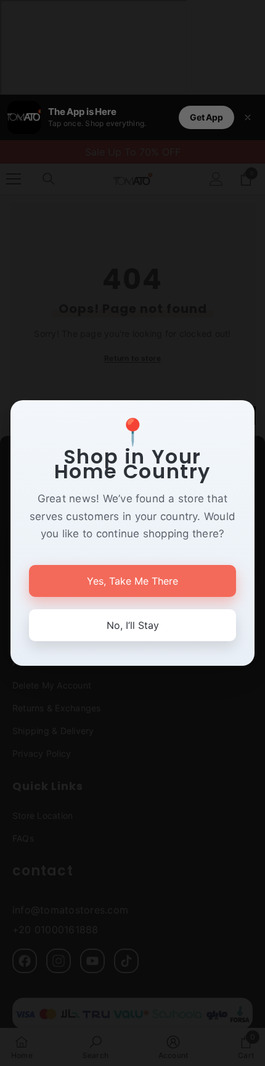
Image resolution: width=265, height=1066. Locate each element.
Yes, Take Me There (132, 581)
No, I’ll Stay (133, 625)
